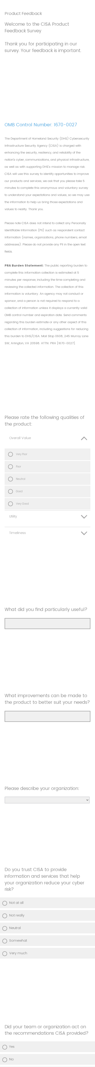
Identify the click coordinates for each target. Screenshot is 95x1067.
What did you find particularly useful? (46, 609)
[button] (47, 440)
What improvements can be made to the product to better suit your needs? (47, 699)
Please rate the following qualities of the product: (44, 420)
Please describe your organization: (42, 788)
